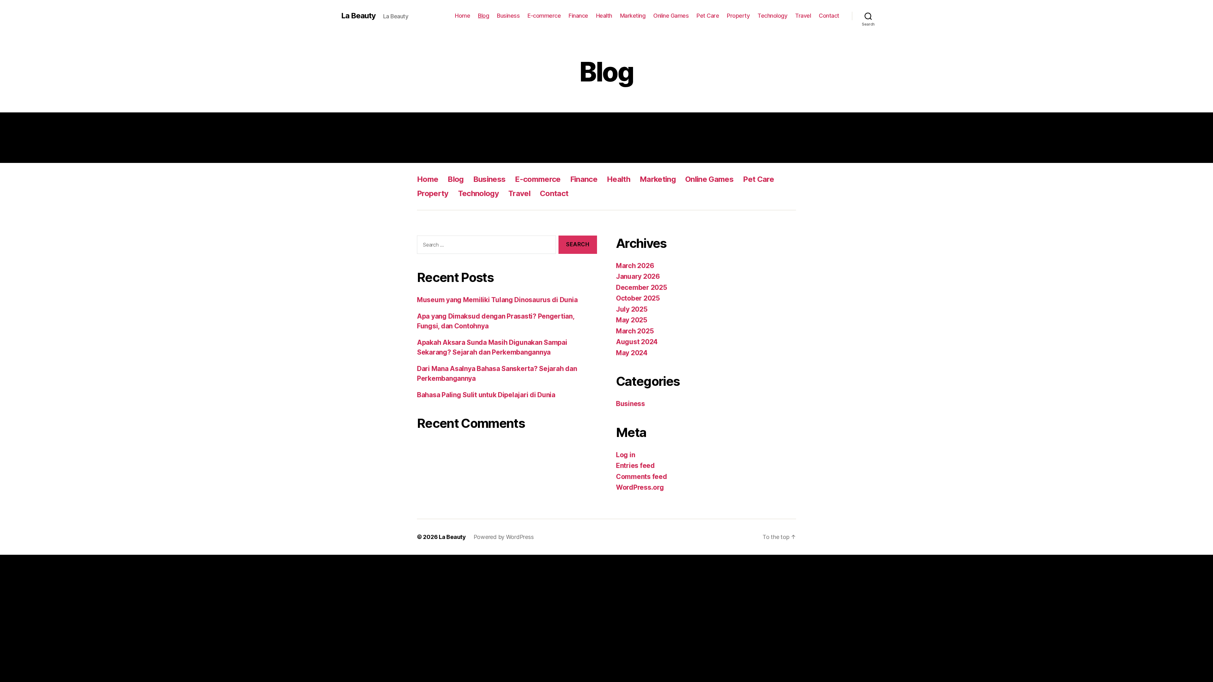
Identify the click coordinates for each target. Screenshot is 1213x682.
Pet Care (708, 15)
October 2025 (638, 298)
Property (738, 15)
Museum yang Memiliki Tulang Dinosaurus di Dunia (497, 300)
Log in (625, 455)
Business (508, 15)
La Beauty (358, 16)
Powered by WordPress (504, 537)
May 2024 (632, 353)
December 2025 (641, 287)
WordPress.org (640, 487)
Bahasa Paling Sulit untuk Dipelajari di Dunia (486, 395)
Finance (578, 15)
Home (462, 15)
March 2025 (635, 331)
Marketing (633, 15)
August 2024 (637, 342)
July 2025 (632, 309)
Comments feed (641, 477)
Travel (803, 15)
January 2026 (638, 276)
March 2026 (635, 266)
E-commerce (544, 15)
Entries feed (635, 466)
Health (604, 15)
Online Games (671, 15)
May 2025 (631, 320)
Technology (772, 15)
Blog (483, 15)
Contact (829, 15)
